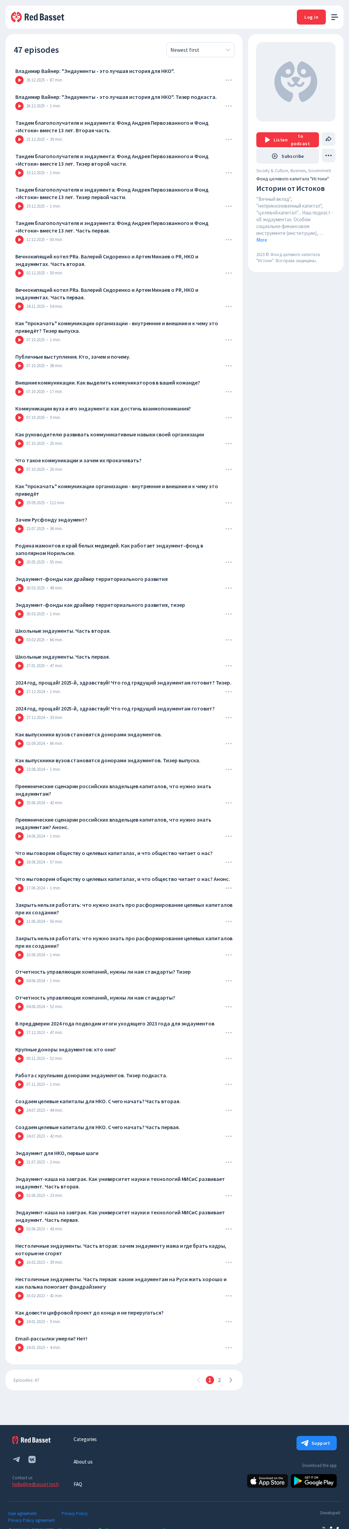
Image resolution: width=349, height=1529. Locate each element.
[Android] (314, 1481)
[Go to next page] (230, 1380)
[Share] (328, 139)
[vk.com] (32, 1459)
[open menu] (334, 17)
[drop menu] (229, 80)
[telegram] (16, 1459)
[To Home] (38, 17)
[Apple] (267, 1481)
